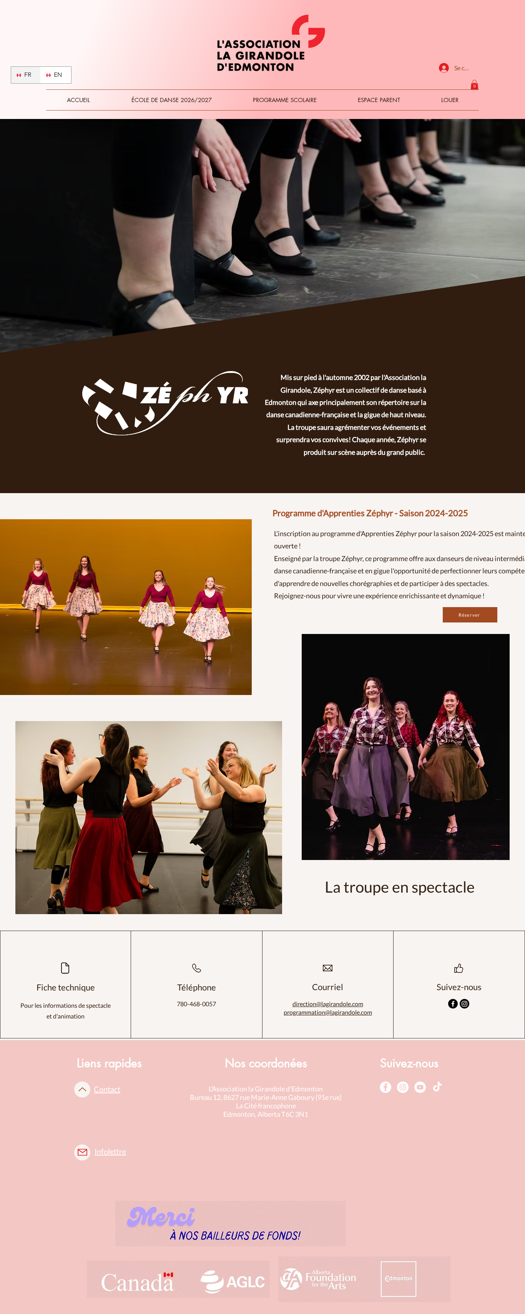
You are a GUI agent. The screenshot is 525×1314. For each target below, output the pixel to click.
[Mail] (82, 1152)
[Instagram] (464, 1004)
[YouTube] (420, 1087)
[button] (474, 84)
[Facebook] (453, 1004)
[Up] (82, 1089)
